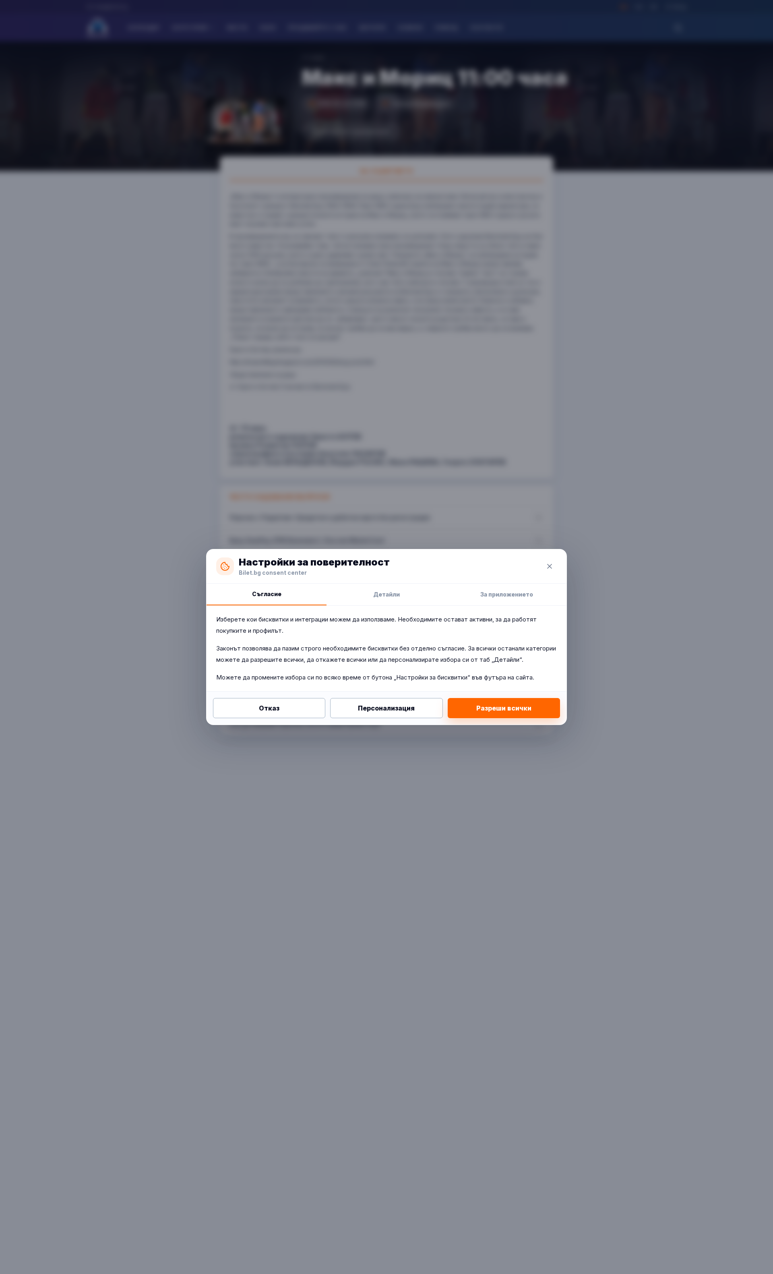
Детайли (386, 594)
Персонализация (386, 708)
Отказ (269, 708)
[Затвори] (549, 566)
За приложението (506, 594)
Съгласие (266, 593)
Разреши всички (503, 708)
